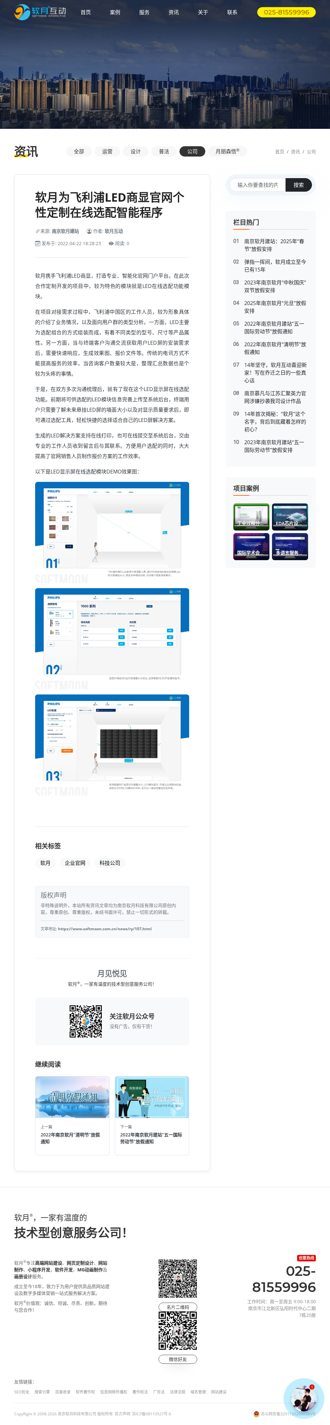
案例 (115, 12)
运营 (107, 151)
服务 (144, 12)
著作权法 (140, 1392)
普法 (164, 151)
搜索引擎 (42, 1392)
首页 (86, 12)
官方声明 (122, 1414)
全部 (79, 151)
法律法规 (177, 1392)
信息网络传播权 (113, 1392)
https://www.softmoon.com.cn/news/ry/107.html (105, 929)
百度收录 (63, 1392)
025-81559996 (286, 12)
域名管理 (198, 1392)
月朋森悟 (227, 151)
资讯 (174, 12)
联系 (232, 12)
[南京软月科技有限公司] (40, 12)
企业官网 (75, 862)
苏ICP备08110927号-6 (151, 1414)
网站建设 (219, 1392)
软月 (45, 862)
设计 (136, 151)
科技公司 (110, 862)
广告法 (159, 1392)
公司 (192, 151)
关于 (203, 12)
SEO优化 (21, 1392)
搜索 (299, 184)
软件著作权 (85, 1392)
